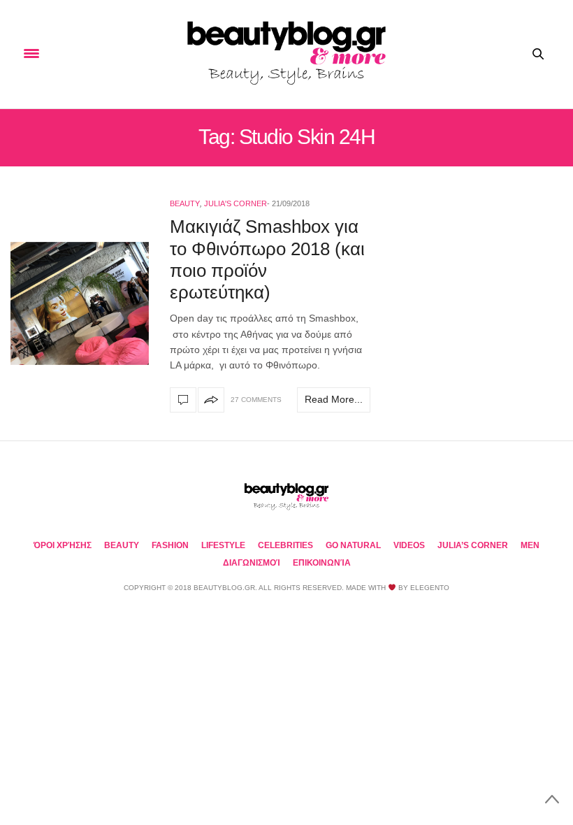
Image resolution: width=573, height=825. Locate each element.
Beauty (185, 203)
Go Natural (353, 545)
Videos (409, 545)
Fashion (170, 545)
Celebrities (285, 545)
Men (530, 545)
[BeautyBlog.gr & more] (286, 54)
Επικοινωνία (322, 563)
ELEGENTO (429, 587)
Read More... (334, 399)
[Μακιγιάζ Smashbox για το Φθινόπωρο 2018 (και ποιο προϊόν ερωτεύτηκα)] (79, 304)
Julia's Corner (235, 203)
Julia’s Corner (472, 545)
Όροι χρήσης (63, 545)
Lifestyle (223, 545)
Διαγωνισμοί (251, 563)
